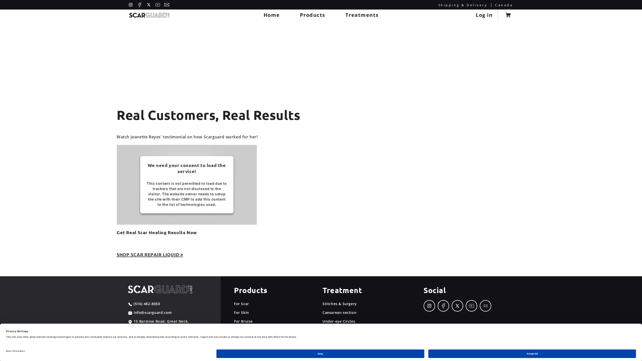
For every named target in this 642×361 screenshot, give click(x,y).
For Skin (241, 312)
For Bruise (243, 321)
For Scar (241, 303)
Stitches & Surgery (340, 303)
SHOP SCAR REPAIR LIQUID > (150, 254)
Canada (504, 5)
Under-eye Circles (339, 321)
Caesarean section (339, 312)
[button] (312, 15)
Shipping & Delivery (463, 5)
